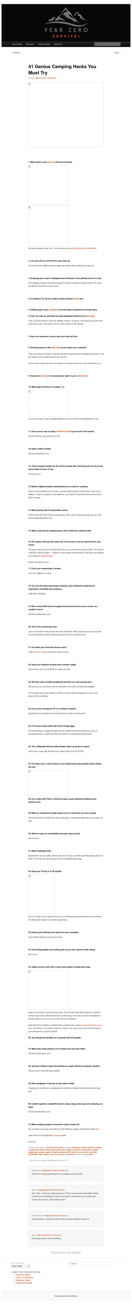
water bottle (82, 375)
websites (46, 1154)
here (51, 248)
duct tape (90, 315)
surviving (93, 1152)
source (32, 1141)
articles (83, 1147)
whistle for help (63, 431)
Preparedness (86, 1150)
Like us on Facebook (24, 1277)
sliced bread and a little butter (84, 248)
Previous (15, 52)
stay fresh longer (40, 651)
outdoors (69, 1150)
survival (74, 1152)
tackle (76, 298)
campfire (53, 309)
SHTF (69, 1152)
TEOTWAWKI (33, 1154)
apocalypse (76, 1147)
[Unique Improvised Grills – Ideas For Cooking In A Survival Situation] (66, 146)
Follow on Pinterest (24, 1283)
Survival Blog (17, 44)
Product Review (44, 44)
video (40, 1154)
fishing (42, 1150)
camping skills (33, 1150)
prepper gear (33, 1152)
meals (55, 285)
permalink (89, 1154)
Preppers (55, 1152)
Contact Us (58, 44)
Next (118, 52)
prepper (95, 1150)
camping (57, 1135)
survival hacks (83, 1152)
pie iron (51, 162)
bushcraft (90, 1147)
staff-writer (52, 78)
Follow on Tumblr (23, 1280)
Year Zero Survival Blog (54, 1147)
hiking (47, 1150)
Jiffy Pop (55, 347)
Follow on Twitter (23, 1274)
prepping (62, 1152)
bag (62, 386)
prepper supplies (45, 1152)
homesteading (56, 1150)
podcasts (77, 1150)
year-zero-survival (57, 1154)
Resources (30, 44)
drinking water (46, 555)
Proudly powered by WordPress (66, 1296)
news (64, 1150)
